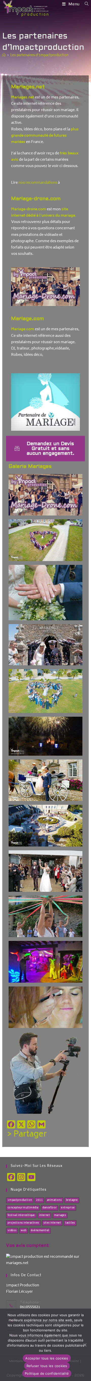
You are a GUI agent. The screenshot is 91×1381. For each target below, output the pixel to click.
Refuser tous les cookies (47, 1366)
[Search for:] (85, 4)
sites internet (52, 1223)
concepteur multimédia (23, 1208)
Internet (44, 1215)
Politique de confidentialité (47, 1373)
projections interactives (23, 1223)
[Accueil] (4, 55)
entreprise (68, 1208)
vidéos (12, 1230)
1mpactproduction (20, 1200)
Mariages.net (28, 87)
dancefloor (49, 1208)
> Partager (27, 1135)
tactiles (70, 1223)
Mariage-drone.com (36, 198)
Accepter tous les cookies (46, 1358)
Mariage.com (27, 318)
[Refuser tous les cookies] (84, 1344)
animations (54, 1200)
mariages (60, 1215)
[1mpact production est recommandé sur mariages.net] (45, 1260)
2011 (39, 1200)
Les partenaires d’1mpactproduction (39, 55)
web (23, 1230)
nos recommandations (38, 183)
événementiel (40, 1230)
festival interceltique (21, 1215)
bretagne (72, 1200)
